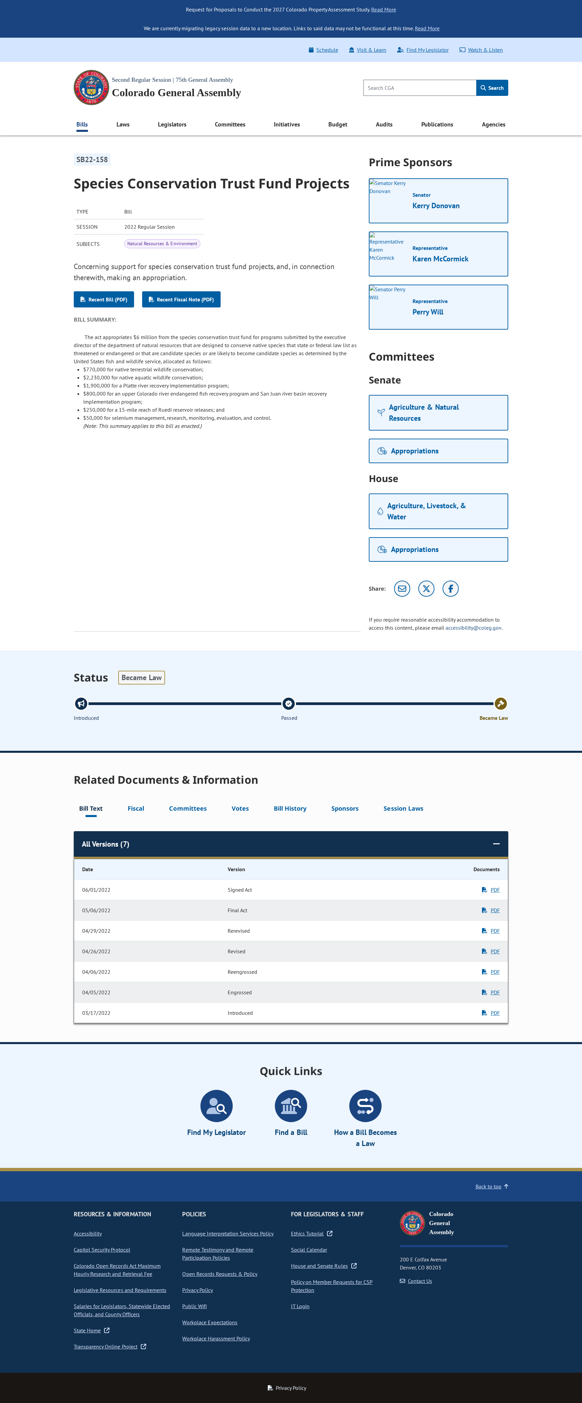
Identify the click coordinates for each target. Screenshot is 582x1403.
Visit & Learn (371, 49)
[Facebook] (451, 589)
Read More (383, 9)
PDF (495, 889)
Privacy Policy (197, 1290)
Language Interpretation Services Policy (227, 1233)
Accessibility (88, 1233)
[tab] (91, 809)
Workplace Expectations (209, 1322)
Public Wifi (194, 1306)
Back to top (489, 1186)
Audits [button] (384, 124)
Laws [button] (123, 124)
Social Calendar (309, 1249)
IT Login (300, 1306)
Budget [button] (337, 124)
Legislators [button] (172, 124)
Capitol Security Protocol (102, 1249)
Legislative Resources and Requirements (120, 1290)
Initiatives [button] (287, 124)
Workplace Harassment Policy (216, 1338)
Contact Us (420, 1281)
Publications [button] (437, 124)
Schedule (327, 49)
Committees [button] (230, 124)
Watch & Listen (485, 49)
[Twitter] (426, 589)
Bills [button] (82, 124)
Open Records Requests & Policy (219, 1273)
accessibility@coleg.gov (474, 627)
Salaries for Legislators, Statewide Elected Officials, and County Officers (122, 1310)
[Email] (402, 589)
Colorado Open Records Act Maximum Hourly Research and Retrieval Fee (117, 1269)
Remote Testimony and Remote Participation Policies (217, 1253)
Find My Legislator (427, 49)
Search (495, 87)
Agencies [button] (494, 124)
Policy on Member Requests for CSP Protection (332, 1286)
